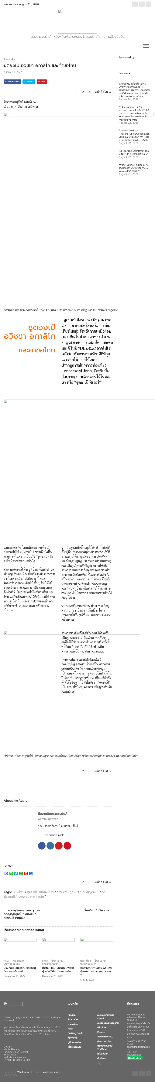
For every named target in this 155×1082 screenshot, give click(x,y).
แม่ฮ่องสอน (46, 892)
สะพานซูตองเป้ (89, 892)
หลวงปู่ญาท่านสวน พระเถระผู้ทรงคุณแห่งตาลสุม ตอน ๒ (96, 971)
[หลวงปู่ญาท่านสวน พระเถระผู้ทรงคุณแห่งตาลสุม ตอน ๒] (96, 947)
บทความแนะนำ (12, 964)
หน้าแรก (72, 1015)
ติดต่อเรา (101, 1058)
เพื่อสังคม (102, 1027)
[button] (99, 1063)
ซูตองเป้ (32, 892)
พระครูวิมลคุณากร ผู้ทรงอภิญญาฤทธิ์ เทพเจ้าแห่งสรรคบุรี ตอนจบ (22, 914)
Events (101, 1032)
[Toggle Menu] (146, 46)
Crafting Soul (75, 1033)
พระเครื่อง (85, 961)
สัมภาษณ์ (72, 1038)
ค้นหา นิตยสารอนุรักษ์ (108, 1023)
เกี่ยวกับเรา (102, 1053)
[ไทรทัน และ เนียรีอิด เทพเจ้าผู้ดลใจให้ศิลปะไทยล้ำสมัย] (58, 947)
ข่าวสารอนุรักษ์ (104, 1041)
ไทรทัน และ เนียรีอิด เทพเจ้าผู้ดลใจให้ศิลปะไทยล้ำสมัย (58, 969)
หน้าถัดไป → (103, 91)
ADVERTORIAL (105, 1036)
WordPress (23, 1072)
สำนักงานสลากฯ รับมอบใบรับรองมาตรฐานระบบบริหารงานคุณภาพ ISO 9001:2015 (133, 168)
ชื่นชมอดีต (9, 59)
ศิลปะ (7, 961)
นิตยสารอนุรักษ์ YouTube (104, 1047)
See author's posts (54, 835)
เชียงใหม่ (18, 892)
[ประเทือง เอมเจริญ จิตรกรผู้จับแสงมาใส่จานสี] (20, 947)
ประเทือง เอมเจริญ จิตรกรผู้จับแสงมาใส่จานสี (20, 969)
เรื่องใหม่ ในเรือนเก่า (98, 910)
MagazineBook (50, 1072)
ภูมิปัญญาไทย (74, 1042)
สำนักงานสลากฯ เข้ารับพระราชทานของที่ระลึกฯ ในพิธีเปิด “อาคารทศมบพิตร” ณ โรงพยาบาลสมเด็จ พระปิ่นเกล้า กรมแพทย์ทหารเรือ (134, 113)
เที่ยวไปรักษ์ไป (74, 1047)
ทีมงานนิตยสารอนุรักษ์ (52, 814)
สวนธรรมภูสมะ (67, 892)
